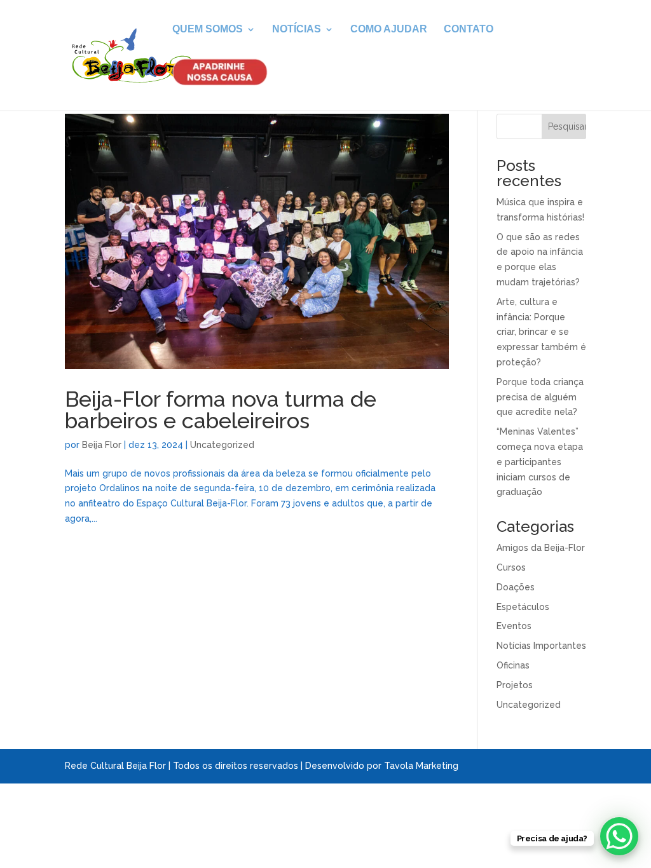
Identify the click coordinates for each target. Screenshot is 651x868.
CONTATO (468, 29)
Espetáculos (523, 607)
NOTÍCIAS (296, 29)
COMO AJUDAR (388, 29)
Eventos (514, 626)
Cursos (511, 567)
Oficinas (513, 665)
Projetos (515, 685)
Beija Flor (101, 445)
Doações (516, 587)
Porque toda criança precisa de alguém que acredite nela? (540, 397)
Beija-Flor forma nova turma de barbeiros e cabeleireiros (220, 409)
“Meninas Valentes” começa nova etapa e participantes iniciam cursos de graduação (540, 461)
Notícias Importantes (541, 646)
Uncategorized (222, 445)
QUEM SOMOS (207, 29)
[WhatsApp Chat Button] (619, 836)
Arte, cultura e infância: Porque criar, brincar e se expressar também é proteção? (541, 332)
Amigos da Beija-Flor (541, 548)
